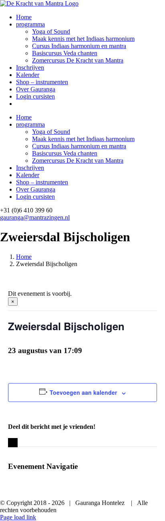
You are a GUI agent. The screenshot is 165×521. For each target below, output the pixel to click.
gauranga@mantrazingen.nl (35, 217)
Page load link (18, 517)
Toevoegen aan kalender (83, 392)
